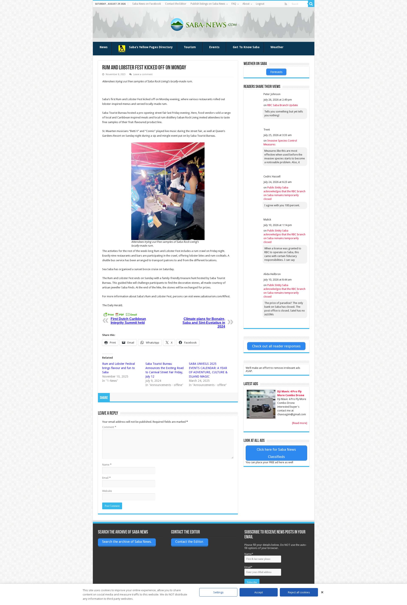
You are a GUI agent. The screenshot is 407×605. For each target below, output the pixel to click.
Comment (109, 427)
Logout (260, 3)
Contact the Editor (175, 3)
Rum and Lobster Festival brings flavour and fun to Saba (118, 368)
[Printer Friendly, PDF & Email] (120, 314)
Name (107, 464)
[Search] (311, 4)
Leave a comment (143, 74)
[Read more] (299, 423)
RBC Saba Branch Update (282, 105)
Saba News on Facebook (146, 3)
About (246, 3)
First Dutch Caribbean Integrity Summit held (128, 320)
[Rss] (285, 4)
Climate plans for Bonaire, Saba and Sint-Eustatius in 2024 (204, 322)
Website (107, 491)
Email (106, 477)
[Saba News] (203, 24)
